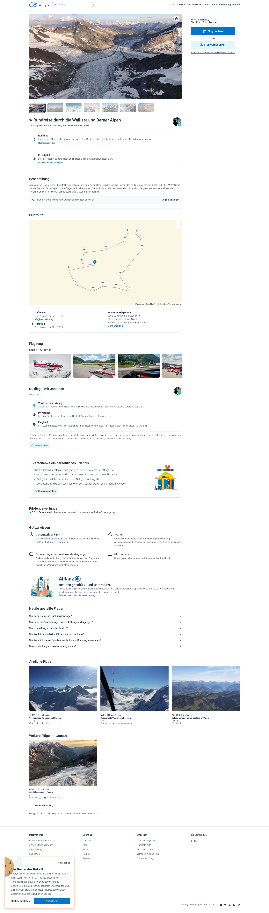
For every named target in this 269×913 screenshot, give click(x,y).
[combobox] (73, 4)
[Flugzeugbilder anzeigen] (50, 366)
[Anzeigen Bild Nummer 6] (128, 107)
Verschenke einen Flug (148, 854)
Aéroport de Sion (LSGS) (51, 316)
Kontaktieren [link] (41, 445)
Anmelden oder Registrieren (225, 4)
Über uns (87, 840)
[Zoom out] (178, 227)
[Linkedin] (234, 904)
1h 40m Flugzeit (58, 125)
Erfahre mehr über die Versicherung (77, 595)
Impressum (209, 904)
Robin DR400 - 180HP (78, 125)
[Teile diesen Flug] (176, 18)
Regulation (34, 854)
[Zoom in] (178, 223)
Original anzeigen (170, 199)
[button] (95, 262)
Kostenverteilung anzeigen (50, 163)
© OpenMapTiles (150, 304)
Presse (86, 858)
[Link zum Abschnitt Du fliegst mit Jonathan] (177, 125)
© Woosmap (139, 304)
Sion (42, 814)
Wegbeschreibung (44, 319)
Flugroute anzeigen (46, 143)
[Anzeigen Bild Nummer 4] (92, 107)
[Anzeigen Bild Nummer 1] (37, 107)
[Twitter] (225, 904)
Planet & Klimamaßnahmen (42, 840)
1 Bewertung (203, 19)
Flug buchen (215, 31)
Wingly (32, 814)
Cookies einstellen (20, 901)
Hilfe (206, 4)
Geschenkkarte (194, 4)
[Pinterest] (239, 904)
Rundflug (52, 814)
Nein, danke (64, 862)
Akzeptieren (52, 901)
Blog (85, 845)
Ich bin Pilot (179, 4)
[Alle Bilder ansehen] (105, 56)
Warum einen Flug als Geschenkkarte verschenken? (213, 53)
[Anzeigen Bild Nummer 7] (146, 107)
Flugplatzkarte (144, 845)
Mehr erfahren (71, 565)
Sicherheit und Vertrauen (41, 845)
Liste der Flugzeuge (146, 840)
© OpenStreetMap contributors (169, 304)
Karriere (87, 854)
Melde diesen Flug (44, 805)
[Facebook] (221, 904)
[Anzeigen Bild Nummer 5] (110, 107)
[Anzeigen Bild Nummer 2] (55, 107)
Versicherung (35, 849)
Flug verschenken (47, 491)
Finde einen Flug (145, 858)
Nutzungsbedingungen (190, 904)
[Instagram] (230, 904)
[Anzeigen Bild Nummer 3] (74, 107)
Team (86, 849)
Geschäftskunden (145, 849)
